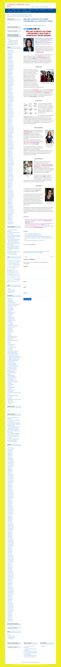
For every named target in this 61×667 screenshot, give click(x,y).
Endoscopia (10, 332)
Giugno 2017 (10, 184)
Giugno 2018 (10, 168)
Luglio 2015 (10, 215)
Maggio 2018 (10, 170)
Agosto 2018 (10, 166)
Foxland (37, 662)
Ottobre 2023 (10, 82)
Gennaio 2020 (10, 143)
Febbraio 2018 (10, 174)
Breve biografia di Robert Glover (14, 239)
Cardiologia (9, 263)
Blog (15, 11)
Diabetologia (10, 324)
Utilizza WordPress (25, 662)
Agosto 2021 (10, 117)
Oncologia (10, 383)
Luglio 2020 (10, 135)
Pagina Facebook (11, 390)
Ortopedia (10, 386)
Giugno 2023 (10, 88)
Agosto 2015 (10, 214)
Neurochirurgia (10, 379)
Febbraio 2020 (10, 141)
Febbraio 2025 (10, 61)
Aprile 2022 (10, 106)
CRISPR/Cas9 (37, 42)
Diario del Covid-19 (11, 326)
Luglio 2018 (10, 167)
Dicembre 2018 (10, 160)
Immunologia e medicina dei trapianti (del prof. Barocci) (38, 251)
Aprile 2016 (10, 203)
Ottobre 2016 (10, 195)
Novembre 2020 (11, 129)
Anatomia (9, 260)
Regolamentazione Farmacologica (14, 399)
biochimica (14, 261)
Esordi (9, 333)
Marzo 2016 (10, 204)
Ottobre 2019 (10, 147)
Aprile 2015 (10, 219)
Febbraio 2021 (10, 125)
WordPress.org (10, 292)
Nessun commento (41, 25)
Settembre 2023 (11, 84)
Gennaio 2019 (10, 159)
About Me (9, 298)
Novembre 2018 (11, 162)
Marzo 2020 (10, 140)
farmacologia (9, 267)
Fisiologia (13, 267)
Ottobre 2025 (10, 50)
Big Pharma (31, 9)
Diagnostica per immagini (12, 325)
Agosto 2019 (10, 149)
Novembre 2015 (11, 210)
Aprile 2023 (10, 90)
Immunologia (10, 349)
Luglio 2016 (10, 199)
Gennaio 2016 (10, 207)
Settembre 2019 (11, 148)
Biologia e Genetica (11, 312)
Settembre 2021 (11, 116)
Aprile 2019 (10, 155)
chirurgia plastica (11, 317)
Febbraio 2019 (10, 157)
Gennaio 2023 (10, 94)
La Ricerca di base (11, 361)
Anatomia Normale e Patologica (14, 304)
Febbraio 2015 (10, 222)
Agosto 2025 (10, 53)
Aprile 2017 (10, 187)
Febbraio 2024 (10, 77)
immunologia (16, 272)
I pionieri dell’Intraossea (12, 254)
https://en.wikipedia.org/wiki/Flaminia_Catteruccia (34, 240)
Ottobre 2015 (10, 211)
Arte (12, 261)
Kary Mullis (30, 84)
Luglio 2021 (10, 119)
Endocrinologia (11, 331)
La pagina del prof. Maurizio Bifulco (14, 356)
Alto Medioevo (10, 301)
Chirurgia (13, 263)
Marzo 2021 (10, 124)
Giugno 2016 (10, 200)
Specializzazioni (43, 9)
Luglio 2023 (10, 86)
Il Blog (9, 39)
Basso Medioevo (11, 309)
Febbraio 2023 (10, 93)
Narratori (36, 9)
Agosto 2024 (10, 69)
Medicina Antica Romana (17, 275)
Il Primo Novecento (11, 344)
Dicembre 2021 (10, 112)
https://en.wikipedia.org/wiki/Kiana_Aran (32, 233)
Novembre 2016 (11, 194)
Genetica (33, 252)
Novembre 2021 (11, 113)
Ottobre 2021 (10, 115)
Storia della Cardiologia (12, 279)
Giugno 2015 (10, 217)
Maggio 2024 (10, 73)
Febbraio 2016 (10, 206)
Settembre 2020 (11, 132)
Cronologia (13, 9)
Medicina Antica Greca (12, 275)
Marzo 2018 (10, 172)
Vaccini (17, 281)
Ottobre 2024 (10, 66)
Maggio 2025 (10, 57)
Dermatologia (10, 322)
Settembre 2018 (11, 164)
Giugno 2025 (10, 55)
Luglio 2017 (10, 183)
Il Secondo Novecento (12, 347)
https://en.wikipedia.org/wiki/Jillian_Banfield (33, 235)
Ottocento (10, 388)
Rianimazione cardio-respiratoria (13, 278)
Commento (26, 266)
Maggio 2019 (10, 153)
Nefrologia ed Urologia (12, 377)
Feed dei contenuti (11, 289)
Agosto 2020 (10, 133)
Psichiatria (10, 398)
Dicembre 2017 (10, 176)
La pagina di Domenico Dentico (14, 359)
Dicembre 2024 (10, 64)
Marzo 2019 (10, 156)
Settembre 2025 (11, 51)
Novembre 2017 (11, 178)
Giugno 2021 (10, 120)
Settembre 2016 (11, 196)
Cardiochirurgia (17, 261)
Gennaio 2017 (10, 191)
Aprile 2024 (10, 74)
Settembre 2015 (11, 213)
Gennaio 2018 (10, 175)
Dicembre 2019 (10, 144)
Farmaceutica (18, 265)
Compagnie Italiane (11, 320)
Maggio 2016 (10, 202)
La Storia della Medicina (12, 363)
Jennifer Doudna (38, 38)
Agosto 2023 (10, 85)
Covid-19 (12, 264)
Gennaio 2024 (10, 78)
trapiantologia (10, 402)
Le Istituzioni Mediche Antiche (13, 365)
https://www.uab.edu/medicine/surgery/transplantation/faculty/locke (38, 236)
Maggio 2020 (10, 137)
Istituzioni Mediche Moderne (13, 353)
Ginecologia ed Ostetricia (12, 336)
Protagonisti (24, 9)
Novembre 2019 (11, 145)
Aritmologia (9, 261)
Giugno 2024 (10, 72)
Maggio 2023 (10, 89)
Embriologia (10, 329)
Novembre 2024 (11, 65)
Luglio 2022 (10, 102)
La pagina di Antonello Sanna (13, 357)
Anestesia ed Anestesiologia (15, 260)
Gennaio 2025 (10, 62)
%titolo (26, 256)
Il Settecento (12, 272)
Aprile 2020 (10, 139)
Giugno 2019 (10, 152)
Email (24, 287)
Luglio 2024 (10, 70)
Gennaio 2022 (10, 111)
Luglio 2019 (10, 151)
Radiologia (8, 278)
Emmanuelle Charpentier (48, 38)
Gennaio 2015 (10, 223)
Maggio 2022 (10, 105)
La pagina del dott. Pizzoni (13, 40)
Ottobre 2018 (10, 163)
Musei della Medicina (12, 376)
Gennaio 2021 (10, 127)
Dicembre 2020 (10, 128)
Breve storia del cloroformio (13, 240)
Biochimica (10, 310)
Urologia (9, 403)
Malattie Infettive (16, 274)
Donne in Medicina (27, 252)
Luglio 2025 (10, 54)
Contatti (18, 11)
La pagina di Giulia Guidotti (13, 41)
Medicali (8, 275)
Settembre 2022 (11, 100)
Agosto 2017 (10, 182)
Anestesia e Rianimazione (12, 305)
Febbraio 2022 (10, 109)
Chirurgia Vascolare (11, 318)
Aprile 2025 (10, 58)
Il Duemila (37, 252)
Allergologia (10, 300)
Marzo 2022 (10, 108)
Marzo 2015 (10, 221)
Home (9, 9)
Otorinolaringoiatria (11, 387)
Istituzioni (18, 9)
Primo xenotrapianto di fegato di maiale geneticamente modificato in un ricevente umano (14, 236)
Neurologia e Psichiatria (12, 380)
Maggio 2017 (10, 186)
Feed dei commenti (11, 291)
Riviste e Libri (10, 11)
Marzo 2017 (10, 188)
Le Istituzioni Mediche (12, 364)
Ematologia (10, 328)
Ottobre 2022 (10, 98)
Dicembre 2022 (10, 96)
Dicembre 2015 (10, 208)
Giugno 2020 (10, 136)
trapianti (12, 281)
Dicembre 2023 (10, 80)
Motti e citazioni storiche (26, 11)
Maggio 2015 (10, 218)
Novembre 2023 (11, 81)
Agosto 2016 (10, 198)
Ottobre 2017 (10, 179)
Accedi (9, 288)
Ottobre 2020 (10, 131)
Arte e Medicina (11, 308)
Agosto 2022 (10, 101)
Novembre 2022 (11, 97)
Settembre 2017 (11, 180)
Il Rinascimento (15, 270)
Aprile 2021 (10, 123)
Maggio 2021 (10, 121)
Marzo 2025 (10, 59)
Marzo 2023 (10, 92)
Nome (24, 281)
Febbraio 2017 (10, 190)
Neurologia (13, 276)
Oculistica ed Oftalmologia (13, 382)
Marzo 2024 (10, 76)
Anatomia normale (11, 302)
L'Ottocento (10, 274)
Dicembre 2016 (10, 192)
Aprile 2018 (10, 171)
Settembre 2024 (11, 68)
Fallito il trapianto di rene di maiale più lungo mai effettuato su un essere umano (13, 243)
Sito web (25, 292)
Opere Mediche (50, 9)
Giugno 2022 (10, 104)
